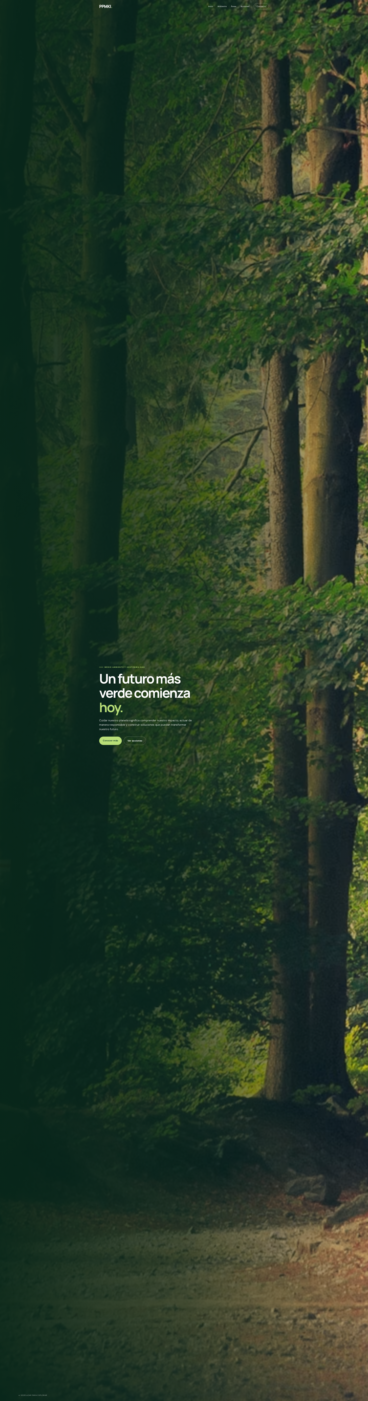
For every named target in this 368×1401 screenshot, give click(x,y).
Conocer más (110, 740)
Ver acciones (135, 740)
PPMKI (105, 6)
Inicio (210, 6)
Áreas (233, 6)
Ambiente (222, 6)
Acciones (245, 6)
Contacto (261, 6)
